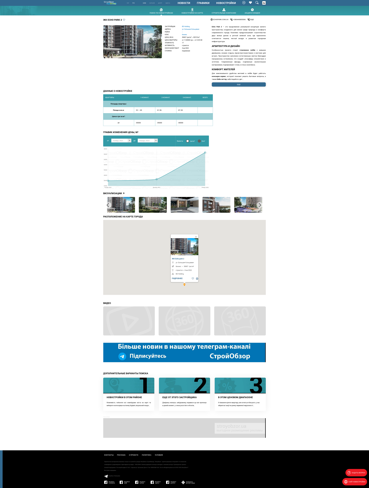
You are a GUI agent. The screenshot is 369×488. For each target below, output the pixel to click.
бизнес (184, 34)
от (108, 140)
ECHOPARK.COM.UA (220, 19)
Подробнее (177, 278)
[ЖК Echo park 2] (185, 246)
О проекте (133, 455)
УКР (128, 3)
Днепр (160, 3)
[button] (184, 284)
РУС (133, 3)
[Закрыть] (196, 237)
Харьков (152, 3)
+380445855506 (239, 19)
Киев (144, 3)
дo (134, 140)
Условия (159, 455)
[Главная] (110, 3)
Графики (203, 3)
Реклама (121, 455)
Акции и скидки (252, 13)
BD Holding (186, 26)
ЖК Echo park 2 (178, 259)
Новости (184, 3)
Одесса (167, 3)
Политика (146, 455)
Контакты (109, 455)
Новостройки (226, 3)
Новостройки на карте (192, 13)
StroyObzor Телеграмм (114, 476)
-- (182, 32)
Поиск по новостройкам (161, 13)
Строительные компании (224, 13)
